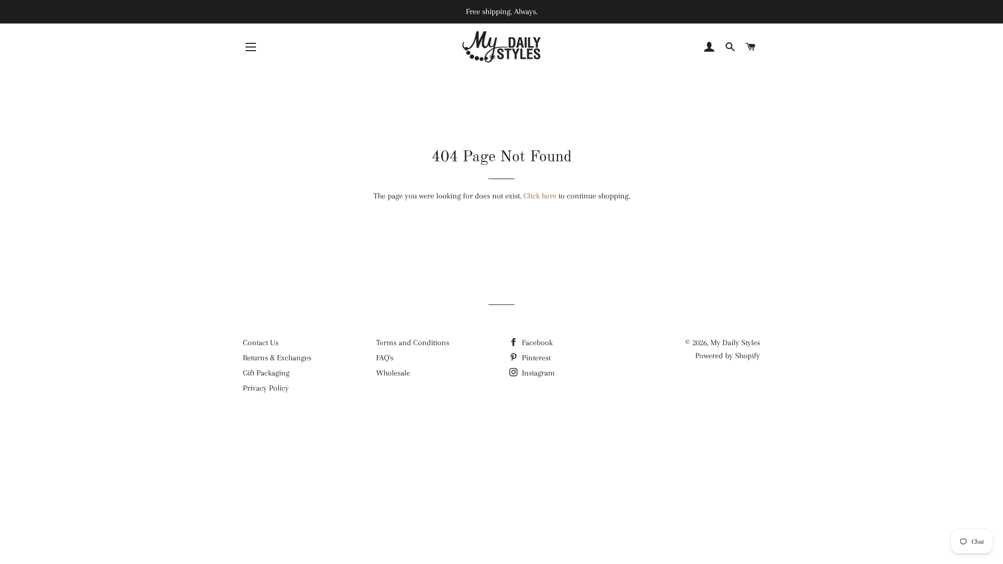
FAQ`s (384, 357)
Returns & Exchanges (277, 357)
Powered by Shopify (727, 355)
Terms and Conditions (412, 342)
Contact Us (260, 342)
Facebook (536, 342)
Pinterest (535, 357)
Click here (539, 196)
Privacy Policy (266, 388)
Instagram (537, 373)
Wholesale (393, 373)
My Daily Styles (735, 342)
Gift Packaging (266, 373)
